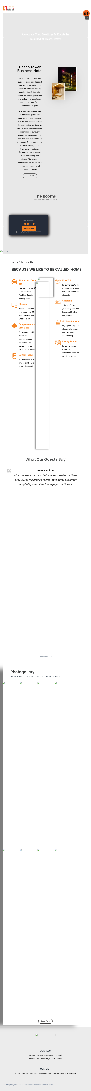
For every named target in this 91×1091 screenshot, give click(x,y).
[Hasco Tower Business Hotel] (9, 8)
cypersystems (13, 1085)
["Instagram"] (50, 2)
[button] (3, 36)
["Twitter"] (45, 2)
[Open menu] (86, 8)
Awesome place (45, 470)
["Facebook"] (41, 2)
